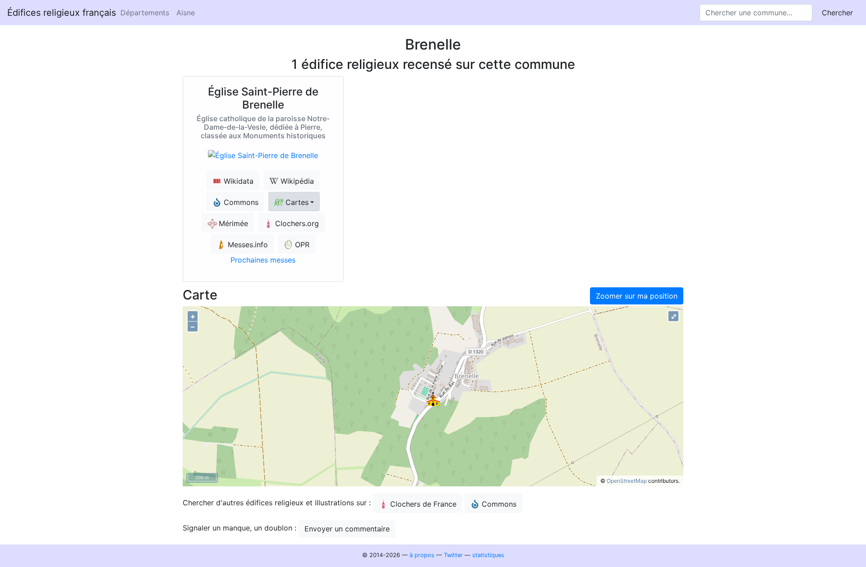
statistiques (488, 555)
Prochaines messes (262, 259)
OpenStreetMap (627, 480)
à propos (422, 555)
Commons (499, 503)
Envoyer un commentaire (347, 528)
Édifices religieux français (61, 12)
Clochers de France (423, 503)
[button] (294, 201)
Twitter (453, 555)
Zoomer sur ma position (636, 295)
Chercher (837, 12)
